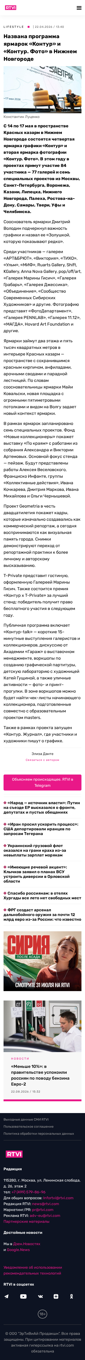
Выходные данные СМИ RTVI (26, 1120)
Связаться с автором (42, 760)
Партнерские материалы (26, 1221)
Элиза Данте (42, 754)
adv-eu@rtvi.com (45, 1215)
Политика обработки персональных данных (39, 1134)
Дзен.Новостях (26, 1244)
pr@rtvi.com (42, 1209)
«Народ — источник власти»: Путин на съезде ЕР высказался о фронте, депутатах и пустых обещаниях (42, 807)
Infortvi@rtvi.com (58, 1198)
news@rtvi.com (45, 1204)
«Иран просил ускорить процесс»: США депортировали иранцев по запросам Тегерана (41, 829)
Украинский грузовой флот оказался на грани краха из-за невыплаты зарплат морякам (35, 850)
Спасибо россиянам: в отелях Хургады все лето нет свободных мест (42, 895)
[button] (79, 7)
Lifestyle (14, 26)
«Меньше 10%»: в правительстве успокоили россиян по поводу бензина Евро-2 (40, 1075)
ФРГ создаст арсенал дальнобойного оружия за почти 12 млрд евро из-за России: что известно (42, 915)
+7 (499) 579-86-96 (29, 1192)
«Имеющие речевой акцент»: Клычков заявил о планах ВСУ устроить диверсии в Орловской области (37, 874)
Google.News (18, 1249)
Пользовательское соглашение (29, 1127)
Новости (20, 1058)
